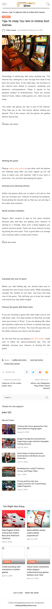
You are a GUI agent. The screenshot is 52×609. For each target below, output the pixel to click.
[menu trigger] (5, 4)
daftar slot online (19, 360)
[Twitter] (33, 372)
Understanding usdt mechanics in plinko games (11, 569)
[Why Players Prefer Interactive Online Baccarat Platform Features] (13, 518)
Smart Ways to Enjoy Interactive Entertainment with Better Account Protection (31, 455)
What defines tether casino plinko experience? (36, 533)
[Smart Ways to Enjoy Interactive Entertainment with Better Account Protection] (8, 458)
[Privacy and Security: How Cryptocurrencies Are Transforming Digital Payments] (8, 486)
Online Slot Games (12, 364)
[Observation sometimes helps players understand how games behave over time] (38, 555)
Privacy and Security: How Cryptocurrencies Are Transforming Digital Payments (31, 483)
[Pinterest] (40, 372)
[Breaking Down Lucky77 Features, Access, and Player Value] (8, 472)
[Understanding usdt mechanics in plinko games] (13, 555)
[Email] (46, 372)
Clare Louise (11, 30)
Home (4, 12)
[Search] (47, 4)
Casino (6, 17)
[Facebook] (26, 372)
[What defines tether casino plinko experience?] (38, 518)
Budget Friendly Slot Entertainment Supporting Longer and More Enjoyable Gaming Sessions (33, 441)
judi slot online (37, 360)
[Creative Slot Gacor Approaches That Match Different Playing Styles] (8, 429)
